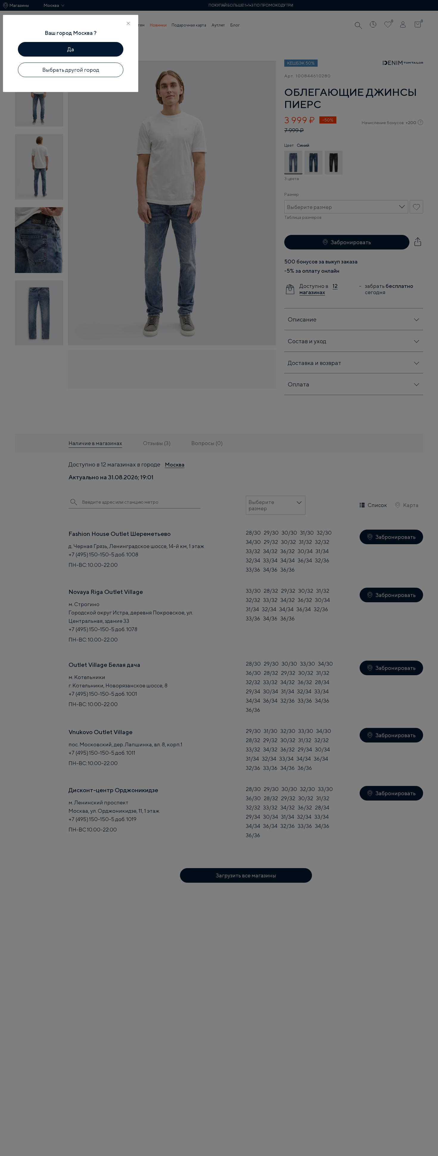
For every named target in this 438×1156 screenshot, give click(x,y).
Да (70, 49)
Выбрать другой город (70, 70)
